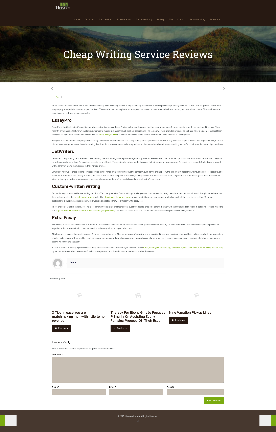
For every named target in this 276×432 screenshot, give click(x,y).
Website (170, 387)
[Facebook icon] (138, 421)
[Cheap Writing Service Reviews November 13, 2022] (267, 420)
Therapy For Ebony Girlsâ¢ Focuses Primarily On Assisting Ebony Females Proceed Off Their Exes (138, 317)
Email (112, 387)
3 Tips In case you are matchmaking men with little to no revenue (78, 317)
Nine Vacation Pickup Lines (190, 313)
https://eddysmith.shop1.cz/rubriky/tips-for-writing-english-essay (85, 210)
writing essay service (107, 135)
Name (55, 387)
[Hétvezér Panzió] (63, 6)
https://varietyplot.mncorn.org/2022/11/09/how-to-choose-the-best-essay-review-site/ (183, 248)
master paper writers (84, 197)
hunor (73, 262)
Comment (57, 354)
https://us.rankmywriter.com (117, 197)
